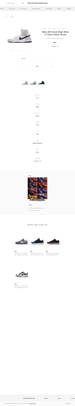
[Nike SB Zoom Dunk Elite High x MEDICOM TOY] (33, 82)
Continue (67, 403)
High (37, 152)
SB (58, 28)
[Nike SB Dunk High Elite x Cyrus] (25, 82)
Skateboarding (37, 143)
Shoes (44, 28)
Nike (49, 28)
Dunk (54, 28)
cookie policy (32, 403)
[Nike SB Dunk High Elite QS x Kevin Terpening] (41, 82)
